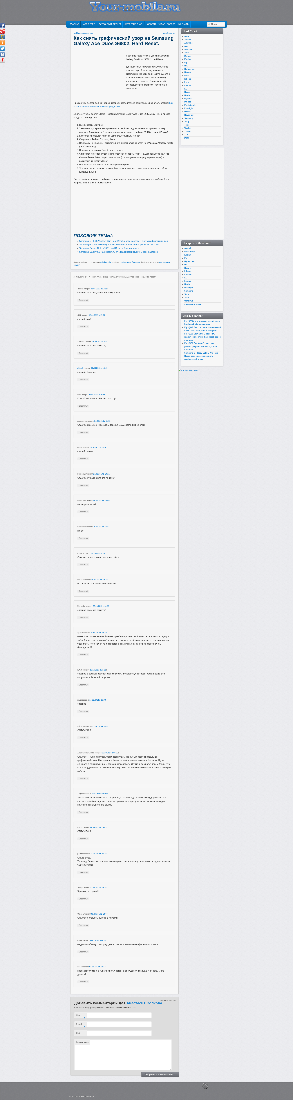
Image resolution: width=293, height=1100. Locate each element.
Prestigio (188, 108)
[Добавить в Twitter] (2, 48)
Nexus (187, 92)
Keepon (188, 274)
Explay (187, 59)
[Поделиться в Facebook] (2, 25)
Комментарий (82, 1042)
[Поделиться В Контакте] (2, 54)
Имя (80, 1016)
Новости (151, 24)
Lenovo (187, 85)
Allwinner (188, 43)
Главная (74, 24)
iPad (186, 76)
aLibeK (80, 368)
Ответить (83, 300)
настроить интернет (109, 24)
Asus (186, 52)
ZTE (186, 134)
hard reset (88, 24)
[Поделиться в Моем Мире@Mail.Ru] (2, 37)
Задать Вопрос (166, 24)
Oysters (188, 98)
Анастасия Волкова (144, 1003)
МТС (186, 138)
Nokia (187, 95)
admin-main (105, 262)
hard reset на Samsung (130, 262)
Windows (188, 301)
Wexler (187, 128)
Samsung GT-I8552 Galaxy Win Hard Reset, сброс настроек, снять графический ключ (123, 241)
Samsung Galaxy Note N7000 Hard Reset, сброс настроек (109, 248)
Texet (186, 125)
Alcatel (187, 39)
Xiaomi (187, 131)
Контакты (183, 24)
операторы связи (192, 304)
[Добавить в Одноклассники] (2, 42)
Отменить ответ (168, 1000)
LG (185, 89)
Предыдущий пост (83, 33)
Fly (185, 62)
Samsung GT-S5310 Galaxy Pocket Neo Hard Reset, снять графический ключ (119, 244)
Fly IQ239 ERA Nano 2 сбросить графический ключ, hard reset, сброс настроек (202, 337)
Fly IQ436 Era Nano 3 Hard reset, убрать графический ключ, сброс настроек (200, 346)
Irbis (186, 82)
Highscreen (189, 69)
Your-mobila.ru (88, 1096)
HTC (186, 66)
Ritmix (187, 112)
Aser (186, 46)
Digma (187, 56)
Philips (187, 102)
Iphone (187, 79)
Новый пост (168, 33)
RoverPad (189, 115)
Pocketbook (189, 105)
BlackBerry (189, 251)
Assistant (188, 49)
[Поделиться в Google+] (2, 31)
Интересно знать (133, 24)
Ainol (186, 36)
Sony (186, 121)
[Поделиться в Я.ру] (2, 60)
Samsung (188, 118)
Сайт (78, 1033)
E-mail (80, 1025)
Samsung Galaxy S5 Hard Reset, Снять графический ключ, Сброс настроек (118, 251)
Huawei (187, 72)
